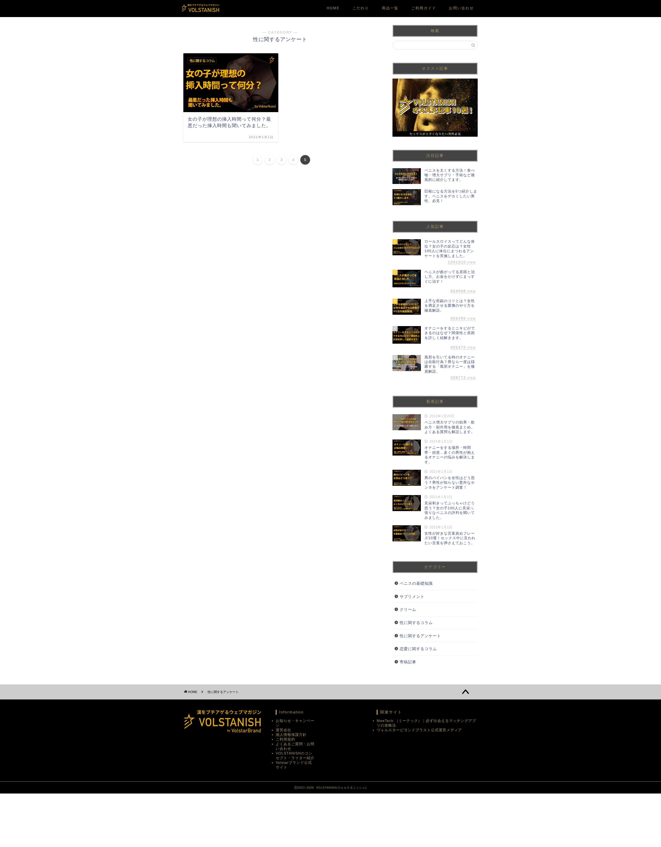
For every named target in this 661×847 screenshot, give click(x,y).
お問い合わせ (461, 8)
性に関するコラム (416, 622)
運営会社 (283, 730)
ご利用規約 (285, 739)
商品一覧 (390, 8)
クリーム (408, 609)
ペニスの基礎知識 (416, 583)
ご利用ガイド (423, 8)
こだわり (360, 8)
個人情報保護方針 (291, 735)
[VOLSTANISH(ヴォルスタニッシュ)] (200, 12)
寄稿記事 (408, 662)
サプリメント (412, 596)
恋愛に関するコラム (418, 648)
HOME (333, 8)
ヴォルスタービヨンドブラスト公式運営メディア (419, 730)
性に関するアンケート (420, 636)
